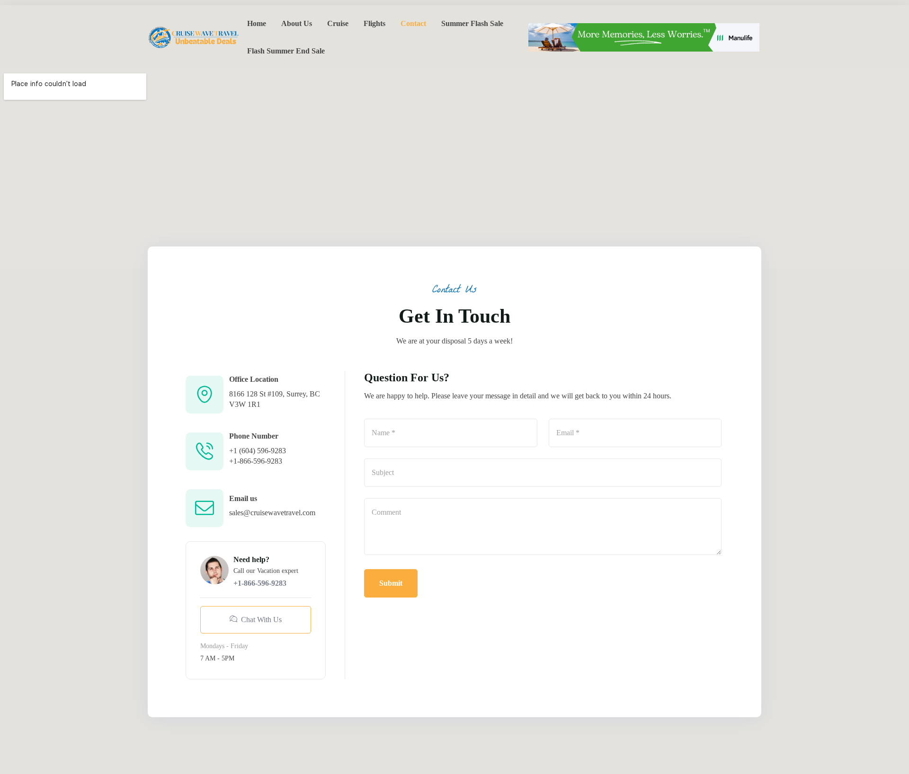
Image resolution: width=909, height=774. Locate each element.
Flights (374, 23)
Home (256, 23)
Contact (413, 23)
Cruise (337, 23)
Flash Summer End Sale (286, 51)
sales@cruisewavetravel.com (272, 513)
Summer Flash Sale (472, 23)
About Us (296, 23)
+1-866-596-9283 (255, 461)
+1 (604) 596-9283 (257, 451)
